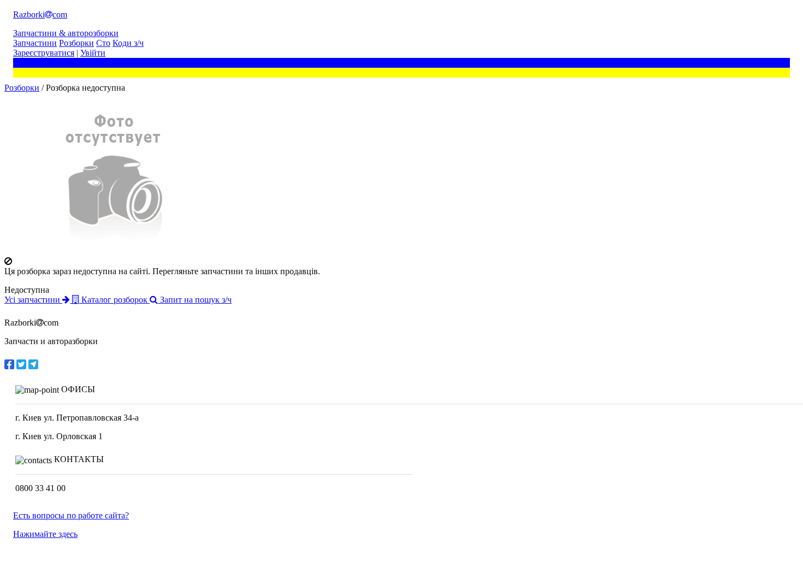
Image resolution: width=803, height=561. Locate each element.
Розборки (76, 43)
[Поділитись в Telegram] (33, 364)
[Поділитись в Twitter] (21, 364)
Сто (103, 43)
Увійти (92, 52)
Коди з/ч (128, 43)
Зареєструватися (43, 52)
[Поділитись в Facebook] (9, 364)
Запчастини (35, 43)
